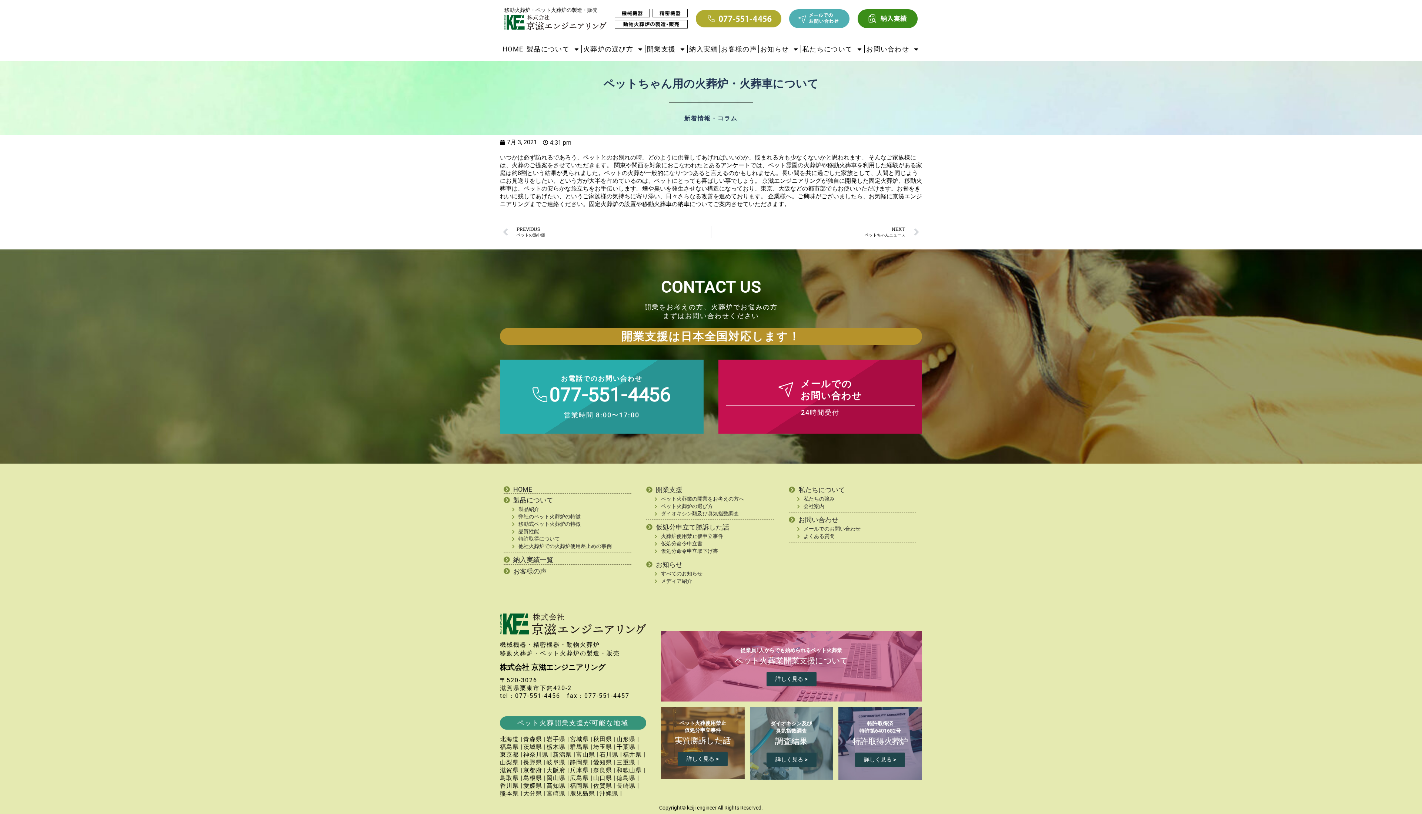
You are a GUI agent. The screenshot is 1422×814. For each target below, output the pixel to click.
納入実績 (703, 49)
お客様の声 (739, 49)
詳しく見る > (791, 679)
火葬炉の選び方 (608, 49)
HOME (513, 49)
